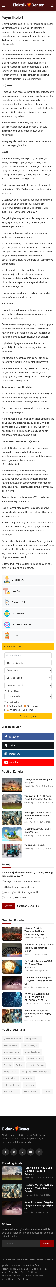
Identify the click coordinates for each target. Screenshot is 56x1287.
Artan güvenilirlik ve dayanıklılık (21, 892)
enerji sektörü (10, 1071)
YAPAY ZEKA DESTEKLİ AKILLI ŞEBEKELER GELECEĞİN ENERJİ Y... (36, 997)
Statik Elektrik (10, 1078)
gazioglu (27, 954)
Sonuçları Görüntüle (28, 905)
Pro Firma (14, 709)
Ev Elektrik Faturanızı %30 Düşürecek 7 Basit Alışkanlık (38, 964)
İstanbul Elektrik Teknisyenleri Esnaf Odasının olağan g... (35, 931)
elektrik (27, 786)
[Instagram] (22, 1152)
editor (26, 822)
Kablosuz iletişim (11, 1085)
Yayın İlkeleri (8, 1279)
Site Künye (23, 1279)
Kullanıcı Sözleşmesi (34, 1275)
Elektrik (7, 1065)
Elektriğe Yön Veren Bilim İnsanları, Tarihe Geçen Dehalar (37, 815)
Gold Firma (28, 709)
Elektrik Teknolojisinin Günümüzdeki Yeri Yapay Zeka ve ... (37, 1013)
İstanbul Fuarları (36, 1065)
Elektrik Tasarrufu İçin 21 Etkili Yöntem (37, 830)
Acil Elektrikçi (15, 705)
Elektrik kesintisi (31, 1091)
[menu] (4, 5)
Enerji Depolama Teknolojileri (35, 1071)
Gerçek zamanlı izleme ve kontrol (22, 881)
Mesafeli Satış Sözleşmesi (15, 1268)
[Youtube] (30, 1152)
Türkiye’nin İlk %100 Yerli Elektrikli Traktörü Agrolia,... (39, 797)
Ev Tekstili (29, 1085)
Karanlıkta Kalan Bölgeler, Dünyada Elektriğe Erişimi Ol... (38, 980)
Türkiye (19, 1065)
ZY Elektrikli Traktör (34, 845)
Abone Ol (47, 1243)
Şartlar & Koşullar (11, 1265)
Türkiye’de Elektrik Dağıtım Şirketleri (38, 781)
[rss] (39, 1152)
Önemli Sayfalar (31, 1265)
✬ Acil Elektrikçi (10, 1272)
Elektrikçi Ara (30, 716)
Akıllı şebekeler (10, 1045)
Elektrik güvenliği (11, 1051)
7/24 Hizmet (32, 705)
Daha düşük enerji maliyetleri (20, 886)
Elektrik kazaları (11, 1091)
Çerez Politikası (29, 1272)
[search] (52, 5)
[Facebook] (5, 1152)
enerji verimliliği (33, 1038)
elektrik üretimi (35, 1058)
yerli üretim (27, 1078)
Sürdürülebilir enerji (13, 1058)
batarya (47, 1091)
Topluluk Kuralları (11, 1275)
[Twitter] (13, 1152)
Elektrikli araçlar (30, 1045)
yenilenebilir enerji (12, 1038)
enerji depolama (32, 1051)
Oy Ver (8, 905)
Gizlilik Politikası (39, 1268)
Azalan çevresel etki (15, 897)
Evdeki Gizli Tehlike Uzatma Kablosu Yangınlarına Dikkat (39, 947)
